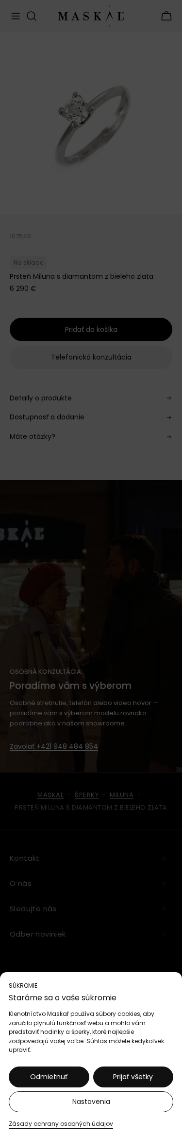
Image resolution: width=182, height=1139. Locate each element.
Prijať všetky (133, 1077)
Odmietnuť (48, 1077)
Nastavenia (91, 1101)
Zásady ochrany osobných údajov (61, 1124)
